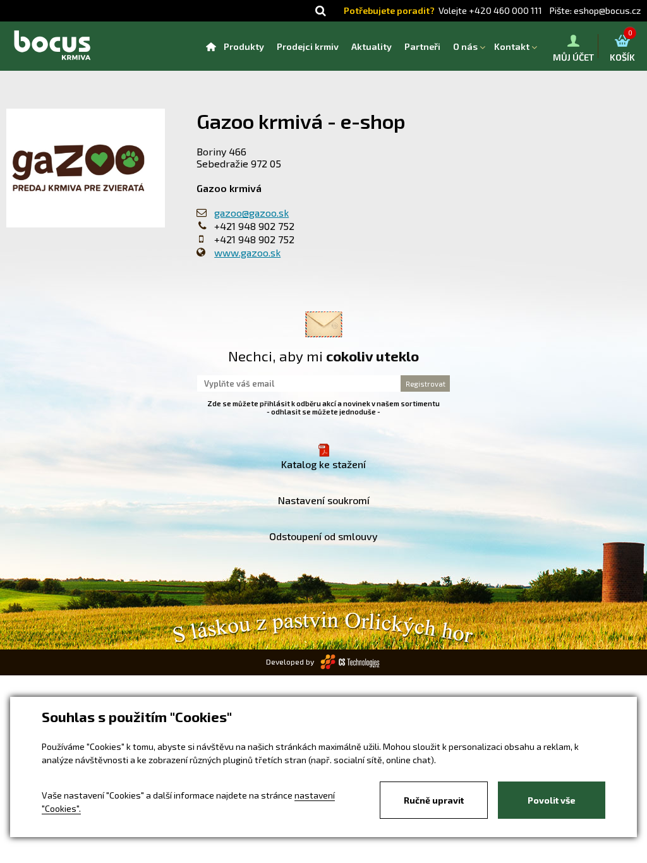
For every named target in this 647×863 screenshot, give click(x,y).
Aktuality (371, 46)
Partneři (422, 46)
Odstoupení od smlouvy (323, 536)
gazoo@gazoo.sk (251, 213)
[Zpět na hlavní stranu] (52, 46)
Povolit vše (552, 800)
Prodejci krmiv (308, 46)
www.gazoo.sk (247, 252)
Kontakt (511, 46)
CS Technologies (350, 662)
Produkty (244, 46)
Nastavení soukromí (324, 500)
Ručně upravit (434, 800)
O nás (465, 46)
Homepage (211, 46)
